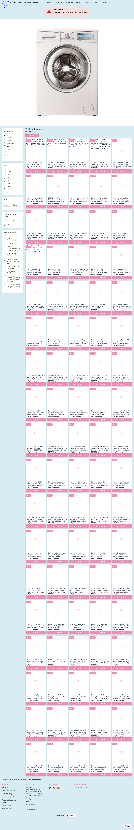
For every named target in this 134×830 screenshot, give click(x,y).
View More (7, 158)
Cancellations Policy (8, 797)
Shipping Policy (7, 794)
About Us (88, 2)
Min (4, 202)
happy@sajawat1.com (32, 809)
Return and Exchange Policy (9, 801)
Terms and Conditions (9, 791)
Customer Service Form (80, 787)
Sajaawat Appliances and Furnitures (24, 2)
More (96, 2)
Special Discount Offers (73, 2)
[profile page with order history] (127, 2)
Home (49, 2)
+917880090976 (30, 804)
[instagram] (54, 788)
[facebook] (50, 788)
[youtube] (58, 788)
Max (14, 202)
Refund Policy (6, 805)
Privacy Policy (6, 809)
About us (5, 787)
